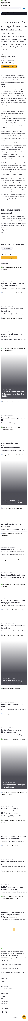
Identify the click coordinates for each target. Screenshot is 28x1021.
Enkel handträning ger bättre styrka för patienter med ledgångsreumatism (12, 915)
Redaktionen (4, 984)
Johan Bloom (14, 968)
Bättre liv (9, 910)
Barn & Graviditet (11, 598)
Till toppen (15, 1017)
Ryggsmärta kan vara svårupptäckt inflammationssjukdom (10, 445)
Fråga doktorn (5, 1001)
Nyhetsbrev (4, 1003)
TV (2, 998)
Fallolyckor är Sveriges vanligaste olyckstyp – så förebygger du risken (11, 811)
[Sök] (20, 8)
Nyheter (3, 996)
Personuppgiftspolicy (6, 988)
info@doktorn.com (19, 972)
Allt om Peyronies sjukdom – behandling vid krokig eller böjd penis (13, 394)
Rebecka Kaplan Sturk (15, 964)
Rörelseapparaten (7, 248)
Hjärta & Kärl (10, 727)
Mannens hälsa (11, 389)
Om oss (3, 981)
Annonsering (4, 986)
